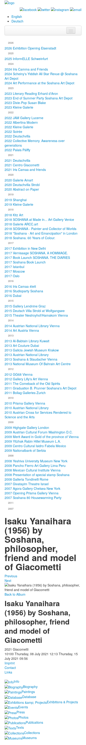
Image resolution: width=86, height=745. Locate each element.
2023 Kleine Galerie (19, 107)
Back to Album (15, 594)
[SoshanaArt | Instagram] (60, 9)
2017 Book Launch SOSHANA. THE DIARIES (37, 257)
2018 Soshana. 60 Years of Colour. (30, 238)
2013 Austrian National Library (27, 354)
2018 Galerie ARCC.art (21, 224)
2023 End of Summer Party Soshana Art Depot (38, 98)
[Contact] (75, 9)
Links (8, 672)
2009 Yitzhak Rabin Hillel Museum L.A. (33, 441)
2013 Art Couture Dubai (22, 345)
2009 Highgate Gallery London (27, 427)
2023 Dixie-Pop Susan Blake (25, 102)
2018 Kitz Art (14, 215)
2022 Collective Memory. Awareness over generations (35, 143)
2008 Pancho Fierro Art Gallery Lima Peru (35, 465)
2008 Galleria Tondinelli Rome (26, 479)
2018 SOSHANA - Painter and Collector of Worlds (40, 228)
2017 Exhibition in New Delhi (25, 248)
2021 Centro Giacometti (22, 165)
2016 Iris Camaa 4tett (20, 286)
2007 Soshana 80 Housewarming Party (33, 497)
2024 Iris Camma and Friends (26, 69)
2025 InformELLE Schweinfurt (26, 58)
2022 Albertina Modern (21, 122)
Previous (11, 576)
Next (8, 580)
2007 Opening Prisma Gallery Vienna (31, 493)
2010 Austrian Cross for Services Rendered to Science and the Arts (38, 414)
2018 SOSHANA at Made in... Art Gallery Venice (39, 219)
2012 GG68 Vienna (19, 374)
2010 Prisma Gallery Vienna (25, 403)
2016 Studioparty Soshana (24, 291)
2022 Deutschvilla (17, 136)
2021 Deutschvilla (17, 160)
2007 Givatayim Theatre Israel (27, 484)
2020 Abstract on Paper (22, 189)
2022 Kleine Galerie (19, 127)
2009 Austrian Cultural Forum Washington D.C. (39, 432)
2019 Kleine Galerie (19, 204)
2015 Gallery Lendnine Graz (25, 306)
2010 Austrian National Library (27, 407)
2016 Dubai (13, 295)
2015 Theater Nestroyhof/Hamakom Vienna (36, 315)
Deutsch (17, 21)
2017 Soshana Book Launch (25, 262)
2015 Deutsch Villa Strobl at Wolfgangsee (35, 310)
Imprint (10, 663)
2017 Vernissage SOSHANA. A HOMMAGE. (36, 253)
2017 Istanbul (14, 266)
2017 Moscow (15, 271)
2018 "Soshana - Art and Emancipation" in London (41, 233)
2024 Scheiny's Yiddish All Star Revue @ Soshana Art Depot (41, 76)
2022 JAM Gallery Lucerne (24, 117)
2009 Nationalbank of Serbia (25, 450)
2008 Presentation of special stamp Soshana (37, 474)
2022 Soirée (13, 131)
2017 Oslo (12, 276)
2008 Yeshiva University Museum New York (36, 461)
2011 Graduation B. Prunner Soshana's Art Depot (40, 388)
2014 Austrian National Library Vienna (32, 325)
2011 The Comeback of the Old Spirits (32, 383)
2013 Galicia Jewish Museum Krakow (32, 350)
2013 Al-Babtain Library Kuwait (27, 341)
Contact (10, 667)
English (16, 16)
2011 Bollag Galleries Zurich (25, 392)
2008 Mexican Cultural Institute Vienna (33, 470)
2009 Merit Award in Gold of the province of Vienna (42, 436)
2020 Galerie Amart (19, 180)
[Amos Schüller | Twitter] (44, 9)
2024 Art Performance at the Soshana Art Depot (39, 83)
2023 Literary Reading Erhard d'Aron (31, 93)
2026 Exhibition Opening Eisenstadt (30, 48)
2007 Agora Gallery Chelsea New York (32, 488)
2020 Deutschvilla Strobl (22, 184)
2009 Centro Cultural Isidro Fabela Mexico (35, 446)
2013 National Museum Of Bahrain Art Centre (38, 364)
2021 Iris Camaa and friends (25, 169)
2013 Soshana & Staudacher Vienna (31, 359)
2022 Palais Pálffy (17, 150)
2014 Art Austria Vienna (22, 330)
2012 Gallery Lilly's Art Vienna (26, 379)
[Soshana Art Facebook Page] (28, 9)
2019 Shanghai (16, 199)
